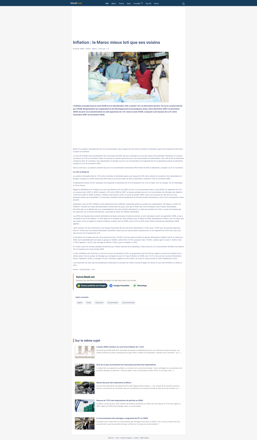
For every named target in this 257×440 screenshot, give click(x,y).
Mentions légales (126, 438)
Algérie (79, 302)
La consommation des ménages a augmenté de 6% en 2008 (122, 418)
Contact (136, 438)
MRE (107, 3)
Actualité (137, 3)
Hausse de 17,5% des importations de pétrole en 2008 (119, 400)
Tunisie (88, 302)
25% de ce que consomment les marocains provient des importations (126, 365)
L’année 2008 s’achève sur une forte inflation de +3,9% (120, 347)
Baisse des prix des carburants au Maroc (113, 383)
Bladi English (144, 438)
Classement (99, 302)
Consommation (113, 302)
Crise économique (128, 302)
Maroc (114, 3)
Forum (156, 3)
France (121, 3)
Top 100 (148, 3)
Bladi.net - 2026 (113, 438)
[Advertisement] (128, 23)
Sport (129, 3)
